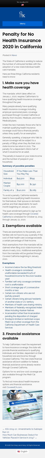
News (14, 55)
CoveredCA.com (14, 387)
